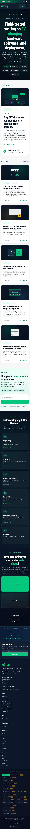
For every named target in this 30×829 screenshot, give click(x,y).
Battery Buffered (5, 706)
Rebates (3, 733)
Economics (4, 738)
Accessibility (25, 822)
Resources (15, 14)
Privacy (5, 822)
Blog (3, 743)
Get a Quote (16, 600)
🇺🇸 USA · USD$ (6, 775)
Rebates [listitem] (6, 70)
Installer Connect (5, 765)
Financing (4, 741)
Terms (9, 822)
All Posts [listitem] (6, 66)
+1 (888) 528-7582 (10, 686)
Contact (3, 758)
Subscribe (15, 402)
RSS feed (5, 406)
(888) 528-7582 (16, 615)
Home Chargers (5, 699)
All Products (4, 696)
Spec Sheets (4, 736)
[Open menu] (27, 6)
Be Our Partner (5, 763)
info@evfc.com (9, 688)
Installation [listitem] (15, 74)
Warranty (19, 822)
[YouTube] (16, 826)
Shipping (16, 823)
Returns (14, 822)
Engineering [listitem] (14, 66)
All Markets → (5, 718)
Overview (4, 726)
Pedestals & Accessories (7, 708)
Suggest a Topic (14, 584)
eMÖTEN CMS (5, 711)
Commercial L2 (5, 701)
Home (9, 14)
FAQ (3, 746)
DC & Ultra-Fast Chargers (7, 703)
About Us (4, 755)
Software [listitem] (25, 70)
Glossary (4, 748)
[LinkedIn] (10, 826)
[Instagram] (19, 826)
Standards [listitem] (24, 66)
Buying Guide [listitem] (16, 70)
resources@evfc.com (16, 618)
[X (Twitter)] (13, 826)
